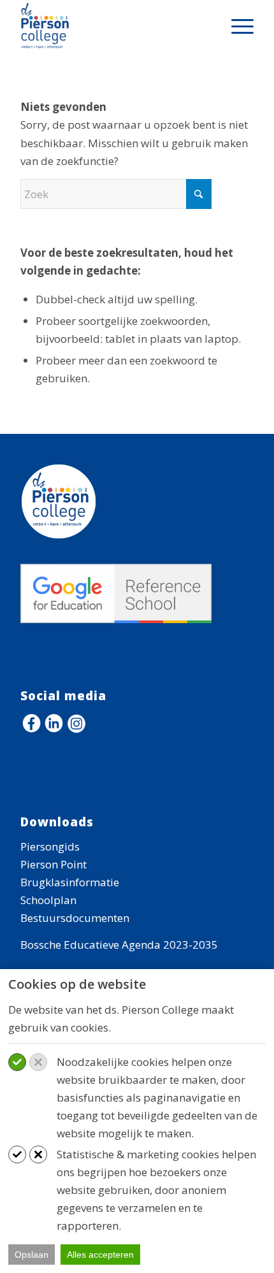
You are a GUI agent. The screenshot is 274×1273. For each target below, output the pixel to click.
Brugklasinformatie (69, 882)
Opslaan (31, 1254)
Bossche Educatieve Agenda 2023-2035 (119, 944)
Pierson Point (53, 864)
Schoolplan (48, 900)
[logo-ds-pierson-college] (113, 25)
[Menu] (236, 25)
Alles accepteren (100, 1254)
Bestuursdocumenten (74, 917)
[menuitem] (236, 25)
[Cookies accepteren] (17, 1062)
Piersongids (50, 846)
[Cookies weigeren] (38, 1062)
